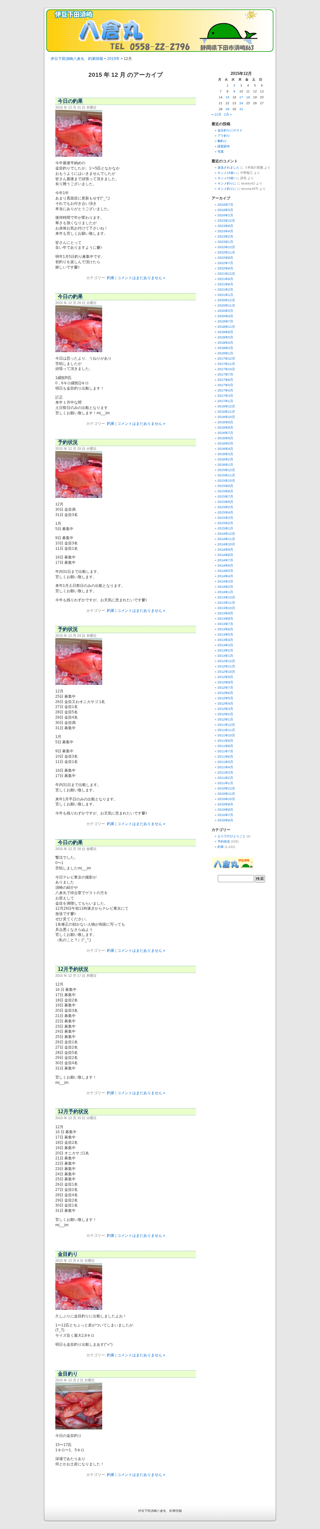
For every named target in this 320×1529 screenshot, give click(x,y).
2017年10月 (226, 369)
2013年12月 (226, 597)
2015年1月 (225, 528)
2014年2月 (225, 586)
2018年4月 (225, 342)
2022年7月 (225, 263)
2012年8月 (225, 682)
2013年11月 (226, 602)
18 (248, 97)
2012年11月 (226, 666)
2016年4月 (225, 448)
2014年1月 (225, 592)
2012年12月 (226, 661)
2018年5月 (225, 337)
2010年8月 (225, 809)
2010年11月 (226, 793)
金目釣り (68, 1254)
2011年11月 (226, 730)
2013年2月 (225, 650)
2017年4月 (225, 390)
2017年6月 (225, 379)
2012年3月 (225, 708)
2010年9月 (225, 804)
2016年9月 (225, 422)
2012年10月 (226, 671)
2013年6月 (225, 629)
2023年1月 (225, 241)
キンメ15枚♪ (226, 173)
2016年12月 (226, 406)
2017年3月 (225, 395)
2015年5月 (225, 507)
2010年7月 (225, 815)
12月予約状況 (73, 969)
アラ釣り (224, 135)
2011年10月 (226, 735)
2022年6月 (225, 268)
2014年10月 (226, 544)
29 (227, 109)
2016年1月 (225, 464)
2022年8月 (225, 257)
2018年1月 (225, 353)
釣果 (110, 278)
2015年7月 (225, 496)
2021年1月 (225, 295)
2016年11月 (226, 411)
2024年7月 (225, 204)
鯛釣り (222, 141)
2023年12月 (226, 220)
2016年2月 (225, 459)
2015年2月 (225, 523)
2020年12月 (226, 300)
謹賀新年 (224, 146)
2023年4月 (225, 231)
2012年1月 (225, 719)
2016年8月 (225, 427)
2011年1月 (225, 783)
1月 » (228, 114)
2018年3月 (225, 348)
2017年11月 (226, 364)
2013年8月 (225, 618)
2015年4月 (225, 512)
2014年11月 (226, 539)
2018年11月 (226, 326)
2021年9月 (225, 279)
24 (241, 103)
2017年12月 (226, 358)
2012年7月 (225, 687)
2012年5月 (225, 698)
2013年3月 (225, 645)
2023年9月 (225, 226)
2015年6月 (225, 502)
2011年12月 (226, 724)
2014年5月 (225, 571)
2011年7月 (225, 751)
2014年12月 (226, 533)
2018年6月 (225, 332)
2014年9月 (225, 549)
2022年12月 (226, 247)
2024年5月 (225, 210)
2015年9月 (225, 486)
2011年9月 (225, 740)
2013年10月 (226, 608)
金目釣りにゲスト (230, 130)
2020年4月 (225, 316)
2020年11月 (226, 305)
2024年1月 (225, 215)
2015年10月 (226, 480)
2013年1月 (225, 655)
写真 (221, 151)
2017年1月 (225, 401)
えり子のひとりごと (232, 836)
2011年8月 (225, 746)
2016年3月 (225, 454)
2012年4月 (225, 703)
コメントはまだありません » (141, 278)
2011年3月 (225, 772)
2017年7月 (225, 374)
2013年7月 (225, 624)
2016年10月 (226, 417)
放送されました (228, 167)
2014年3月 (225, 581)
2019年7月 (225, 321)
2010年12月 (226, 788)
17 (241, 97)
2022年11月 (226, 252)
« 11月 (216, 114)
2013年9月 (225, 613)
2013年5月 (225, 634)
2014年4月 (225, 576)
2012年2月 (225, 714)
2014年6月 (225, 565)
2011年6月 (225, 756)
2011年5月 (225, 762)
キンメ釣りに (227, 183)
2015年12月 (226, 470)
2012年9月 (225, 677)
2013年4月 (225, 640)
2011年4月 (225, 767)
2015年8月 (225, 491)
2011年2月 (225, 777)
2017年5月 (225, 385)
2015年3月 (225, 517)
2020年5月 (225, 310)
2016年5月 (225, 443)
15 (227, 97)
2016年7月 (225, 433)
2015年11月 (226, 475)
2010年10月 (226, 799)
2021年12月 (226, 273)
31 (241, 109)
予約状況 (68, 442)
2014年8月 (225, 555)
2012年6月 (225, 693)
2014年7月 (225, 560)
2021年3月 (225, 289)
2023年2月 (225, 236)
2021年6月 (225, 284)
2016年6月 (225, 438)
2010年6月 (225, 820)
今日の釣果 (70, 101)
